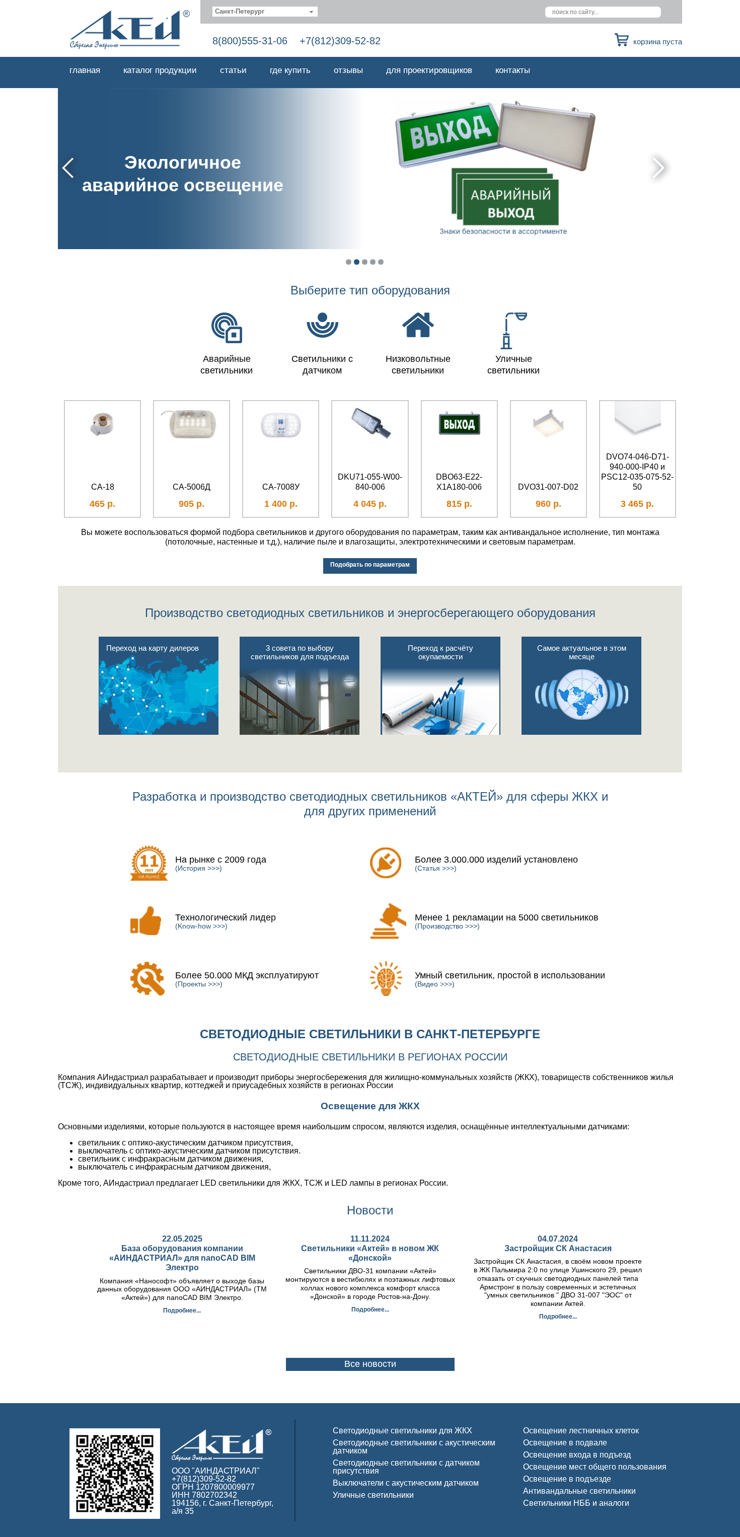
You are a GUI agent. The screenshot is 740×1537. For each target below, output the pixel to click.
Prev (69, 168)
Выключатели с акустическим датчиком (406, 1483)
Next (660, 168)
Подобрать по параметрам (370, 564)
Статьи (233, 70)
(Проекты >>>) (199, 984)
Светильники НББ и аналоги (576, 1503)
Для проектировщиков (429, 70)
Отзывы (348, 70)
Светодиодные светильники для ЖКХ (402, 1430)
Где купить (290, 70)
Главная (84, 70)
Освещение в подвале (565, 1442)
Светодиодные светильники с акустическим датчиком (414, 1446)
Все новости (370, 1364)
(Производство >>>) (447, 926)
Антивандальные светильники (579, 1491)
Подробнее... (182, 1310)
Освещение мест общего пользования (595, 1467)
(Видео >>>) (435, 984)
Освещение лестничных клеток (581, 1430)
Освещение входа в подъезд (577, 1454)
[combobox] (265, 12)
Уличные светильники (373, 1495)
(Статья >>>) (436, 868)
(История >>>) (198, 868)
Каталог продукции (160, 70)
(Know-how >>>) (201, 926)
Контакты (512, 70)
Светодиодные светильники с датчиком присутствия (406, 1466)
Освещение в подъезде (567, 1479)
